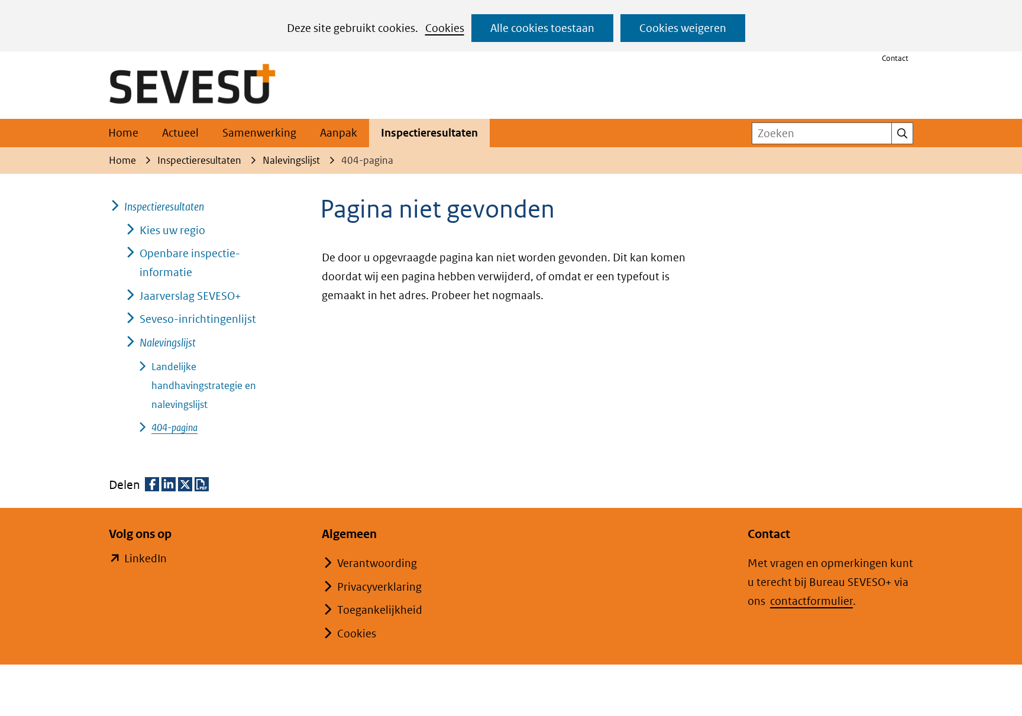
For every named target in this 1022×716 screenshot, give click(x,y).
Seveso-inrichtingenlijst (198, 319)
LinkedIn (145, 559)
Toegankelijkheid (379, 610)
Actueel (180, 133)
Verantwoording (377, 563)
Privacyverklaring (379, 587)
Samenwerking (259, 133)
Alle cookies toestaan (542, 28)
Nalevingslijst (168, 342)
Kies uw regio (172, 230)
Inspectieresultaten (429, 133)
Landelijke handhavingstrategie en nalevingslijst (203, 385)
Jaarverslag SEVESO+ (190, 296)
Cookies (444, 28)
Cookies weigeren (682, 28)
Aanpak (338, 133)
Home (123, 133)
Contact (895, 58)
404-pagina (174, 427)
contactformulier (811, 601)
